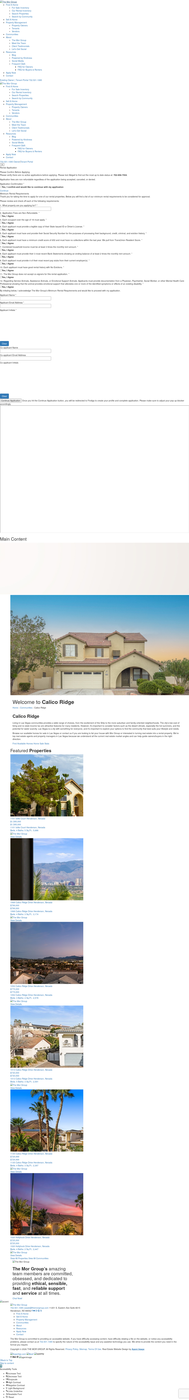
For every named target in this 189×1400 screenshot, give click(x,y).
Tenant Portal (26, 161)
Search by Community (22, 16)
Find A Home (12, 4)
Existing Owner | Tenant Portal (14, 80)
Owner (17, 161)
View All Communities (38, 1258)
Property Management (16, 22)
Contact (9, 75)
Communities (12, 34)
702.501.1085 (35, 80)
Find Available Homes (23, 743)
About (8, 37)
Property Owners (20, 25)
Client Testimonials (20, 46)
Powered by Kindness (22, 57)
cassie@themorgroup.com (36, 1307)
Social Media (18, 60)
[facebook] (32, 1311)
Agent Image (138, 1349)
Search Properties (20, 13)
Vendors (15, 31)
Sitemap (83, 1349)
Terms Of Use (94, 1349)
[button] (1, 1366)
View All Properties (19, 1258)
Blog (14, 54)
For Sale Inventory (20, 7)
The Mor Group (19, 40)
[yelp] (41, 1311)
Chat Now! (17, 1298)
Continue (4, 190)
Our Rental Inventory (21, 10)
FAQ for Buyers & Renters (30, 69)
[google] (39, 1311)
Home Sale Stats (41, 743)
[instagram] (36, 1311)
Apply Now (11, 72)
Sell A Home (11, 19)
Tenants (15, 28)
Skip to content (7, 1363)
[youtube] (34, 1311)
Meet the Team (19, 43)
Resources (11, 51)
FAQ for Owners (25, 66)
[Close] (2, 164)
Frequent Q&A (18, 63)
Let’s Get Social (19, 49)
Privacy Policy (71, 1349)
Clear (4, 343)
